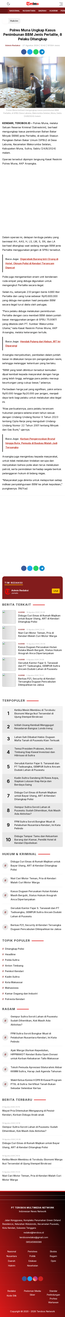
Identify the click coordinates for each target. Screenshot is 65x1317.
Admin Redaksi (12, 45)
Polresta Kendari (15, 999)
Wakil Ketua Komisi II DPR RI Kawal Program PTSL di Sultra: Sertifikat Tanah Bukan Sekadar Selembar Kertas (36, 1084)
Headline (10, 954)
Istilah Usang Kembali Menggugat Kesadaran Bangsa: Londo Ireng (34, 727)
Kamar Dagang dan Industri (21, 993)
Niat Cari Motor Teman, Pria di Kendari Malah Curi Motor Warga (37, 634)
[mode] (8, 4)
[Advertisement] (32, 200)
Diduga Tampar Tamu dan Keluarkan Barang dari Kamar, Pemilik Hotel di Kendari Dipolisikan (36, 839)
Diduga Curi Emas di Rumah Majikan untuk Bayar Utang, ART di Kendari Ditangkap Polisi (39, 618)
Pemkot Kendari (14, 971)
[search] (3, 4)
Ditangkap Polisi (14, 948)
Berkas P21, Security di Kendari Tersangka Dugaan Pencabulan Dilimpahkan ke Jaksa (37, 681)
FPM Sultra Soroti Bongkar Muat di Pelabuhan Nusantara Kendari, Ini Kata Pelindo (37, 825)
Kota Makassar (14, 982)
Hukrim (14, 20)
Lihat (56, 591)
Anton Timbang (14, 965)
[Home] (4, 11)
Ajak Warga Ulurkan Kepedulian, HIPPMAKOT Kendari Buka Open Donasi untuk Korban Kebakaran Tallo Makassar (35, 1054)
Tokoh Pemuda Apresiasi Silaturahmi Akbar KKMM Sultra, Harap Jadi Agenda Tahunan (36, 1069)
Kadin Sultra (12, 976)
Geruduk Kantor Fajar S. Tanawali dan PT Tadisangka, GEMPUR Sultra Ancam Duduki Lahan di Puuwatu (39, 666)
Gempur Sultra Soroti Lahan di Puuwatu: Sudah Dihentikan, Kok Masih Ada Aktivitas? (37, 810)
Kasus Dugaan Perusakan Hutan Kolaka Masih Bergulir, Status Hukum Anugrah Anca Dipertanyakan (40, 650)
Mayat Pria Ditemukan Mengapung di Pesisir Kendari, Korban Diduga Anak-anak (28, 1112)
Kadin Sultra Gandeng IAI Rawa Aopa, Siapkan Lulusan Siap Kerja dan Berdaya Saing (36, 781)
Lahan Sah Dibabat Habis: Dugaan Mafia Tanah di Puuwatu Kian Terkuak (36, 739)
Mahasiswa (11, 987)
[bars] (60, 4)
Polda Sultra (12, 959)
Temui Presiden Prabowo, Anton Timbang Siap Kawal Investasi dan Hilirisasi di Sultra (34, 752)
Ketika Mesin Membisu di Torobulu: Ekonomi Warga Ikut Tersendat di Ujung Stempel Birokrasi (34, 713)
